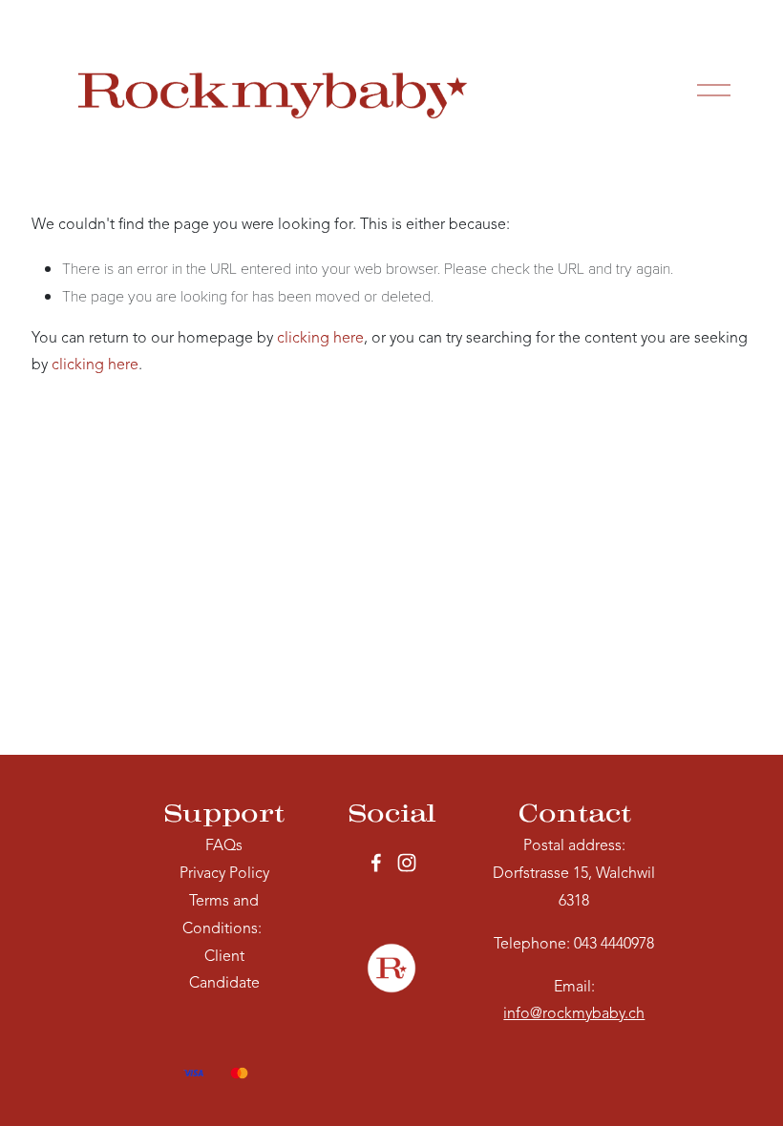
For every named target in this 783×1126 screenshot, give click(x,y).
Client (224, 957)
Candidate (224, 983)
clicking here (320, 338)
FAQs (224, 846)
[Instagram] (406, 862)
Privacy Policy (224, 874)
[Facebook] (376, 862)
